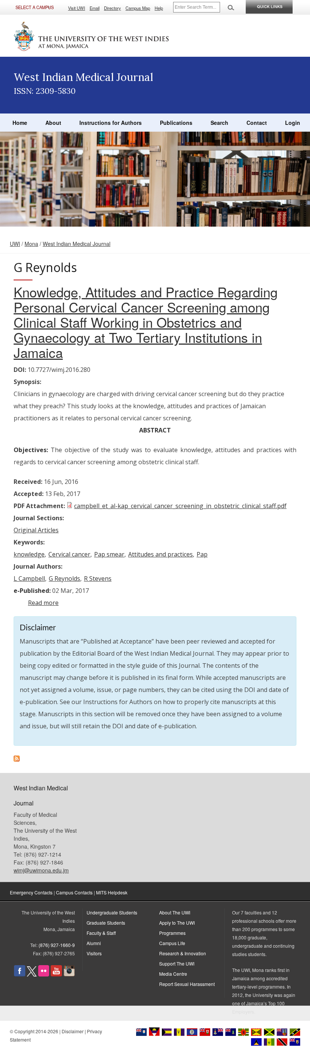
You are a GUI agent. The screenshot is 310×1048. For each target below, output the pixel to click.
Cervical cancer (69, 554)
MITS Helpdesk (111, 892)
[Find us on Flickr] (43, 974)
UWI (15, 243)
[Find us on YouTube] (56, 974)
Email (94, 8)
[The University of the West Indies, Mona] (91, 35)
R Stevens (98, 578)
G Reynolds (64, 578)
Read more (43, 603)
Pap (202, 554)
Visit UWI (76, 8)
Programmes (172, 933)
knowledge (29, 554)
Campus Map (138, 8)
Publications (176, 122)
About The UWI (174, 912)
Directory (112, 8)
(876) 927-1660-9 (57, 945)
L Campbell (29, 578)
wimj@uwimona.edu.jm (41, 870)
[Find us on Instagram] (69, 974)
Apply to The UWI (177, 922)
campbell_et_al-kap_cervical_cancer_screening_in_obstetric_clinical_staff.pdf (180, 506)
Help (159, 8)
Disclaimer (73, 1031)
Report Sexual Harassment (187, 984)
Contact (256, 122)
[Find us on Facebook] (19, 974)
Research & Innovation (182, 953)
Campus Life (172, 943)
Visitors (94, 953)
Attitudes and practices (160, 554)
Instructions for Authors (110, 122)
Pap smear (109, 554)
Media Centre (173, 973)
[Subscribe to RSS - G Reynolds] (17, 759)
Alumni (94, 943)
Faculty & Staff (101, 933)
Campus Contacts (74, 892)
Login (292, 122)
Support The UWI (176, 963)
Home (19, 122)
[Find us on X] (32, 974)
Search (219, 122)
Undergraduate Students (112, 912)
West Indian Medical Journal (76, 243)
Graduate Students (106, 922)
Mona (31, 243)
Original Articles (36, 530)
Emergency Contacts (31, 892)
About (53, 122)
